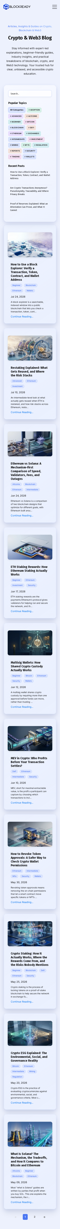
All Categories (16, 110)
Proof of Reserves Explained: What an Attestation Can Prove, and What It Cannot (29, 207)
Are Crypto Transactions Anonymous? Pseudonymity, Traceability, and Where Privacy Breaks (29, 191)
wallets (30, 290)
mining (32, 1071)
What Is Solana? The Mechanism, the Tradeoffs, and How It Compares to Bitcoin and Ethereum (29, 1159)
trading (16, 157)
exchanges (33, 133)
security (31, 585)
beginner (16, 285)
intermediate (32, 489)
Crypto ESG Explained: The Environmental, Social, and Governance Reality (29, 1056)
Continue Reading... (22, 316)
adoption (35, 110)
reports (16, 151)
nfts (14, 876)
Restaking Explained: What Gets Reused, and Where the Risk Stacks (29, 371)
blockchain (31, 285)
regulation (17, 1077)
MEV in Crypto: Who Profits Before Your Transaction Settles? (29, 762)
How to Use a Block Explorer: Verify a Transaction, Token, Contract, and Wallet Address (25, 272)
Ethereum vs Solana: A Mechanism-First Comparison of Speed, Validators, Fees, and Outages (26, 471)
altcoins (16, 484)
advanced (17, 381)
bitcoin (29, 676)
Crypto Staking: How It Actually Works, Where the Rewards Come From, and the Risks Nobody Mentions (29, 959)
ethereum (16, 290)
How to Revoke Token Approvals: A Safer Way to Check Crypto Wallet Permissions (28, 859)
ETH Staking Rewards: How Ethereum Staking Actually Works (29, 570)
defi (14, 771)
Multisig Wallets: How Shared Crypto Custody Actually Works (27, 666)
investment (17, 386)
